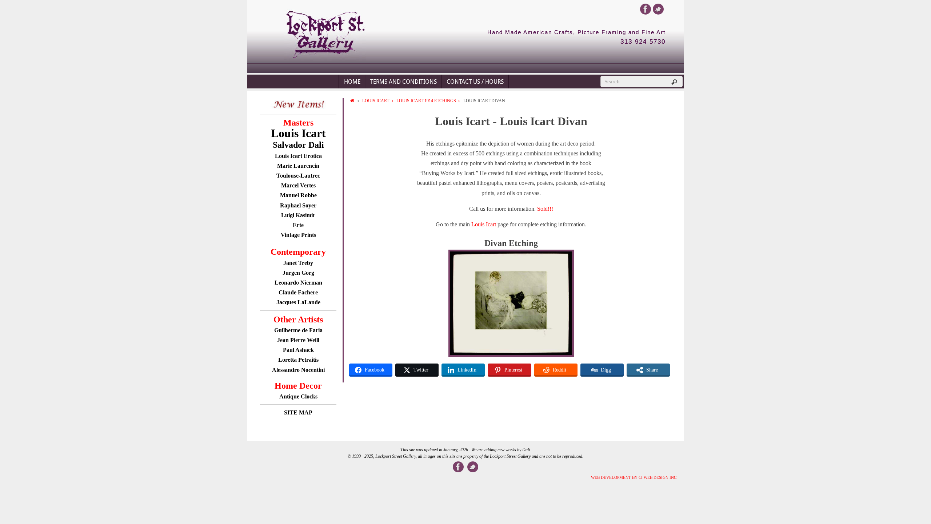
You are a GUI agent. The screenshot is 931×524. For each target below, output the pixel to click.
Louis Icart (375, 100)
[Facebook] (645, 9)
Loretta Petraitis (298, 360)
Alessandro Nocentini (298, 370)
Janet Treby (298, 263)
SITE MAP (298, 412)
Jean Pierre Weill (298, 340)
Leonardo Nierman (298, 282)
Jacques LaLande (298, 302)
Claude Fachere (298, 292)
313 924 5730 (643, 42)
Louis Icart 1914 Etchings (426, 100)
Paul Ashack (298, 350)
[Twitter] (658, 9)
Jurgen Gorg (298, 273)
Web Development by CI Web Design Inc (633, 477)
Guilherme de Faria (298, 330)
